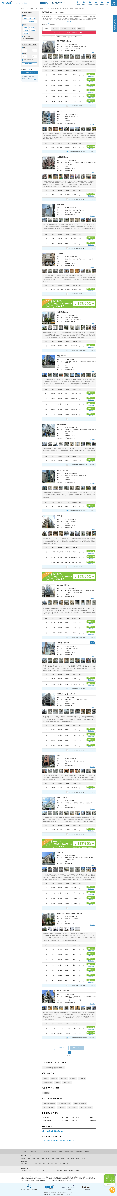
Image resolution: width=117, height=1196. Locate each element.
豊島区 (57, 1158)
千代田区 (47, 8)
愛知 (40, 1163)
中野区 (67, 1158)
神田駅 (58, 1082)
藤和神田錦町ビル (63, 424)
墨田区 (77, 1158)
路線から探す (34, 1151)
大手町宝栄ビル (62, 157)
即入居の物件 (73, 1107)
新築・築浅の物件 (86, 1107)
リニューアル (36, 1171)
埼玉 (52, 1163)
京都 (56, 1163)
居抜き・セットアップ (50, 1171)
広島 (68, 1163)
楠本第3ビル (61, 205)
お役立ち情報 (79, 1151)
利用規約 (61, 1194)
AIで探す (42, 2)
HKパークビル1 (62, 470)
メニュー (107, 1)
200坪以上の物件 (49, 1107)
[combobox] (32, 3)
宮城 (64, 1163)
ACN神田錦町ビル (63, 643)
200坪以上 (80, 28)
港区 (38, 1158)
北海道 (35, 1163)
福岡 (44, 1163)
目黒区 (52, 1158)
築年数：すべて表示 (61, 37)
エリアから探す (24, 1151)
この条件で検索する (30, 72)
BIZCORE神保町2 (63, 585)
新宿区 (42, 1158)
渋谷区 (33, 1158)
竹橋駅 (46, 1078)
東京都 (41, 8)
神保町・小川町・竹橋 (56, 8)
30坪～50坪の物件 (64, 1103)
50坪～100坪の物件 (80, 1103)
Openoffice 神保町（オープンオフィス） (71, 913)
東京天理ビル (61, 852)
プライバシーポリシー (68, 1194)
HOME (22, 8)
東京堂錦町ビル (62, 312)
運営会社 (87, 1151)
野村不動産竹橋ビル (64, 41)
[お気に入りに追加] (80, 75)
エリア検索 (78, 1)
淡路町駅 (73, 1078)
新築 (30, 1171)
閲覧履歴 (102, 1)
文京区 (62, 1158)
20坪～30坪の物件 (49, 1103)
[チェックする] (83, 75)
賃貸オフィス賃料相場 (57, 1151)
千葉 (48, 1163)
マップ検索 (90, 1)
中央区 (28, 1158)
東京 (22, 1163)
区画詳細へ (91, 76)
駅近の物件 (61, 1107)
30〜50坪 (63, 28)
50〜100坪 (72, 28)
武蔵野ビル (61, 254)
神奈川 (26, 1163)
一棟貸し (43, 1171)
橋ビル (59, 111)
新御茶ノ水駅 (48, 1082)
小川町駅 (63, 1078)
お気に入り (96, 1)
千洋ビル (60, 516)
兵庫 (60, 1163)
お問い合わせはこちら (114, 2)
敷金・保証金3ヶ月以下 (62, 1171)
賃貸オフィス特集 (69, 1151)
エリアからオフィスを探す (32, 8)
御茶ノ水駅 (67, 1082)
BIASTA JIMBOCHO (64, 991)
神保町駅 (54, 1078)
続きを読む (69, 22)
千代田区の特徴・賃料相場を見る (54, 1068)
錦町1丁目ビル (62, 798)
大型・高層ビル (24, 1171)
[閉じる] (115, 1175)
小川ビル (60, 756)
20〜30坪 (55, 28)
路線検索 (83, 1)
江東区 (72, 1158)
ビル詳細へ (92, 52)
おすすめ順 (73, 37)
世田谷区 (83, 1158)
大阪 (31, 1163)
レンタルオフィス (84, 1171)
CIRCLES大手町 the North (66, 694)
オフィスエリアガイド (44, 1151)
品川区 (47, 1158)
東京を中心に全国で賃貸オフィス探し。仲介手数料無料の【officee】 (58, 1192)
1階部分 (71, 1171)
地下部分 (77, 1171)
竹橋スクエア (61, 356)
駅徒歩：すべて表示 (48, 37)
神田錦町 (46, 1093)
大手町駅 (82, 1078)
